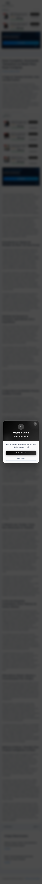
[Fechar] (35, 424)
